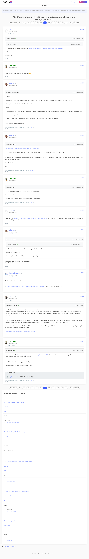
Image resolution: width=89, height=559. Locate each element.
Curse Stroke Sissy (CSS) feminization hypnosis (16, 431)
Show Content (9, 163)
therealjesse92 (15, 273)
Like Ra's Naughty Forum (16, 10)
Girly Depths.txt (12, 377)
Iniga (10, 540)
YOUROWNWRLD (13, 511)
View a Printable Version (10, 546)
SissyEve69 (7, 525)
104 (32, 22)
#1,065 (82, 178)
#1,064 (82, 135)
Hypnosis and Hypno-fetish (59, 10)
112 (66, 22)
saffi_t (11, 210)
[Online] (15, 65)
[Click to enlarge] (5, 286)
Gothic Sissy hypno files (10, 521)
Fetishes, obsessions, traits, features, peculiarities (37, 10)
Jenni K (12, 297)
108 (49, 22)
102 (24, 22)
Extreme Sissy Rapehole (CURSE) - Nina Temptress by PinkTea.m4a (25, 286)
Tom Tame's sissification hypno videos (14, 402)
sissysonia (12, 481)
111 (62, 22)
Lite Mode (34, 553)
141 (71, 22)
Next (75, 22)
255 (5, 441)
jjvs (10, 30)
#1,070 (82, 341)
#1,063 (82, 83)
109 (53, 22)
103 (28, 22)
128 (5, 470)
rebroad (12, 83)
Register (82, 2)
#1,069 (82, 296)
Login (74, 2)
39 (4, 500)
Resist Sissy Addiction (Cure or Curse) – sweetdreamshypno (46, 48)
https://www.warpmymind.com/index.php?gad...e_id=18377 (31, 218)
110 (57, 22)
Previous (14, 22)
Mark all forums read (50, 553)
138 (5, 411)
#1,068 (82, 273)
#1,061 (82, 29)
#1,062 (82, 65)
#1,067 (82, 229)
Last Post (6, 422)
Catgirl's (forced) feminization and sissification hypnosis (18, 461)
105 (37, 22)
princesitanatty (8, 495)
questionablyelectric (14, 422)
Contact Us (41, 553)
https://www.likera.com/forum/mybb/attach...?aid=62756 (21, 331)
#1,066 (82, 210)
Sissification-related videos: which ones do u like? (16, 491)
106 (41, 22)
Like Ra (31, 127)
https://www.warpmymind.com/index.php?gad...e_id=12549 (22, 148)
